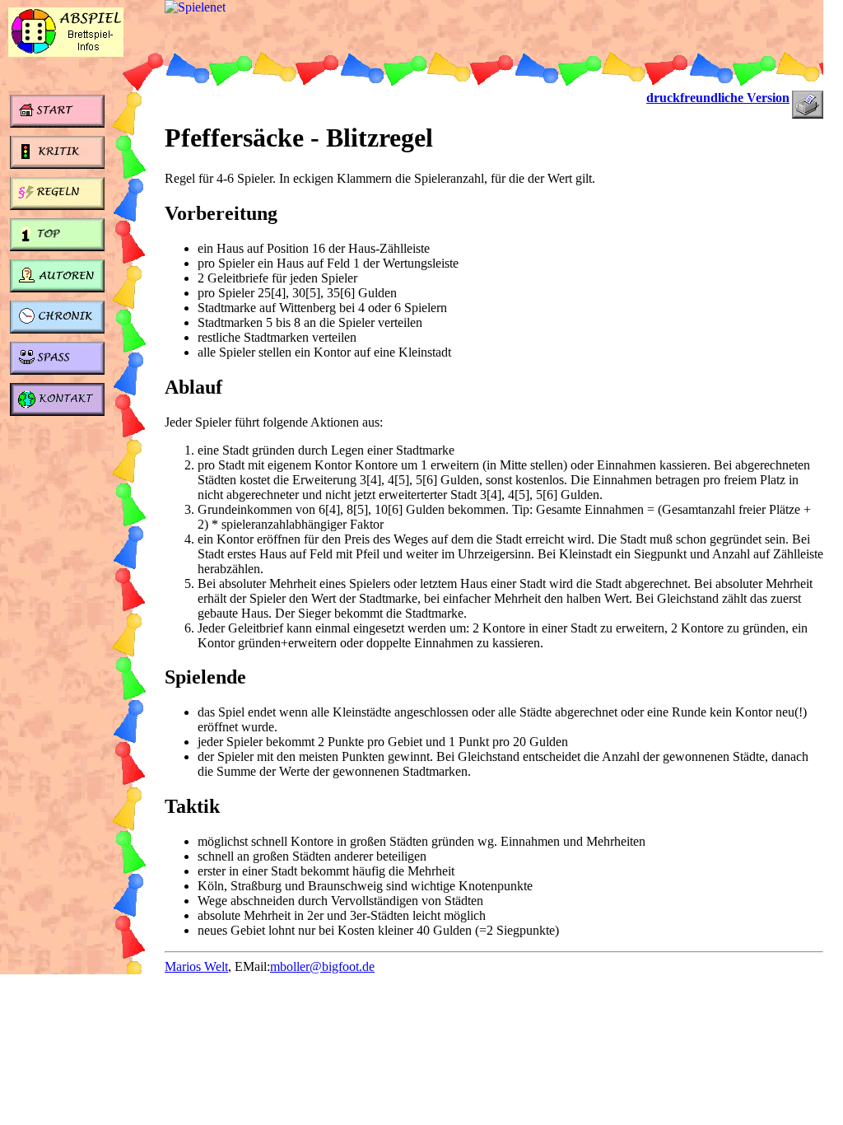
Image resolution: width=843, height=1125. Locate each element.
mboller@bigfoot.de (322, 966)
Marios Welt (196, 966)
